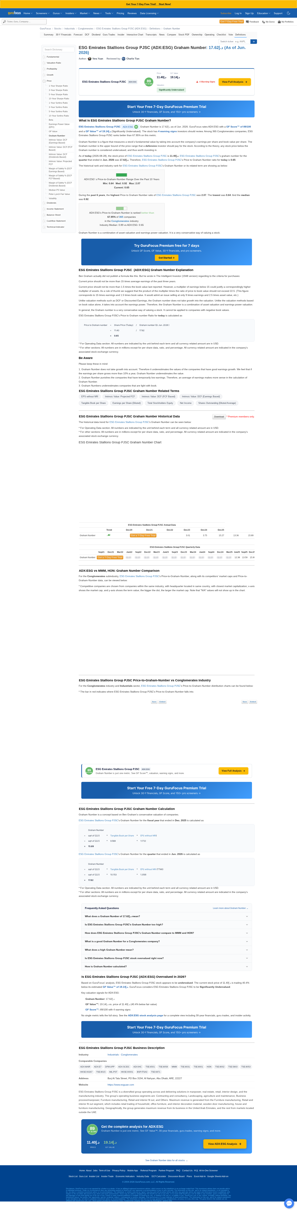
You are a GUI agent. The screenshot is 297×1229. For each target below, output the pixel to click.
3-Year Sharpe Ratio (58, 90)
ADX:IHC (137, 1067)
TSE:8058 (163, 1067)
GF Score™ (92, 1009)
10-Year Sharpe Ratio (59, 98)
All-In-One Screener (208, 1170)
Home (27, 13)
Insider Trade (107, 1176)
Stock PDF (183, 34)
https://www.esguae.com (121, 1084)
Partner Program (166, 1170)
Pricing (120, 13)
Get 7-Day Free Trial (232, 21)
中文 (196, 1170)
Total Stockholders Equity (160, 403)
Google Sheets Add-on (217, 1176)
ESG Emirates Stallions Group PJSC (99, 126)
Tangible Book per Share (93, 403)
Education (263, 13)
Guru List (83, 1176)
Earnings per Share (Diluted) (127, 403)
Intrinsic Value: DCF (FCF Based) (158, 396)
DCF (87, 34)
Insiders (70, 13)
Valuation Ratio (54, 63)
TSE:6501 (150, 1067)
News (96, 13)
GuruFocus (45, 28)
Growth (50, 75)
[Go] (253, 41)
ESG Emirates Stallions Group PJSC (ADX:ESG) (121, 28)
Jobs (95, 1170)
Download (219, 417)
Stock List (73, 1176)
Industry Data (143, 1176)
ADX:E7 (97, 1067)
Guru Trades (109, 34)
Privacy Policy (118, 1170)
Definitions (155, 28)
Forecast (78, 34)
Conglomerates (85, 28)
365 (121, 216)
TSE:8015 (101, 1072)
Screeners (42, 13)
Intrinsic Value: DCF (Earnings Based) (201, 396)
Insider (121, 34)
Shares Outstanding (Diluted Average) (217, 403)
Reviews (132, 13)
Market (84, 13)
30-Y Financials (63, 34)
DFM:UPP (109, 1067)
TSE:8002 (219, 1067)
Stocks (57, 28)
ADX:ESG (130, 126)
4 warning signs (167, 131)
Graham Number (171, 28)
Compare (171, 34)
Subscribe (226, 13)
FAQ (178, 1170)
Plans (189, 1176)
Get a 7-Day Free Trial (143, 535)
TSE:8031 (185, 1067)
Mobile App (132, 1170)
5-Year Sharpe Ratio (58, 94)
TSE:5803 (233, 1067)
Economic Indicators (125, 1176)
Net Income (185, 403)
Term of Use (104, 1170)
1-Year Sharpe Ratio (58, 86)
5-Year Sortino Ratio (58, 111)
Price (49, 81)
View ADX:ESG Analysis (222, 1143)
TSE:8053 (246, 1067)
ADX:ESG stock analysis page (145, 1015)
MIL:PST (113, 1072)
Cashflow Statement (56, 221)
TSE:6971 (155, 1072)
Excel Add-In (200, 1176)
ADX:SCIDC (124, 1067)
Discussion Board (176, 1176)
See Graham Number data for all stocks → (166, 1160)
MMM (174, 1067)
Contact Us (187, 1170)
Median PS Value (57, 190)
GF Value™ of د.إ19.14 (98, 131)
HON (209, 1067)
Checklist (221, 34)
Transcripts (151, 34)
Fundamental (53, 57)
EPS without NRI (89, 396)
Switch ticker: (227, 41)
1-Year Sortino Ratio (58, 103)
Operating (209, 34)
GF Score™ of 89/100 (238, 126)
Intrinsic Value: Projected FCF (120, 396)
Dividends (51, 203)
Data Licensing (148, 13)
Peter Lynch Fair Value (59, 194)
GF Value (53, 131)
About (88, 1170)
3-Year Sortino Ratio (58, 107)
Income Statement (55, 209)
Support (278, 13)
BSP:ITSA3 (142, 1072)
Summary (48, 34)
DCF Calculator (159, 1176)
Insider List (94, 1176)
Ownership (197, 34)
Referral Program (148, 1170)
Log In (238, 13)
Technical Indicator (55, 227)
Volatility (53, 198)
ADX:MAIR (85, 1067)
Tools (108, 13)
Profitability (52, 69)
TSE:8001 (198, 1067)
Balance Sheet (53, 215)
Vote (230, 34)
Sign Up (249, 13)
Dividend (96, 34)
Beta (51, 120)
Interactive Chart (135, 34)
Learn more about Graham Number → (230, 908)
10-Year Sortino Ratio (59, 116)
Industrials (69, 28)
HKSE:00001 (127, 1072)
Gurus (56, 13)
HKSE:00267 (86, 1072)
